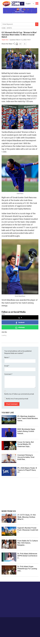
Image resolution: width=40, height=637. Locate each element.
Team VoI (5, 40)
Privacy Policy (17, 622)
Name (6, 357)
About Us (17, 620)
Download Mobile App (20, 632)
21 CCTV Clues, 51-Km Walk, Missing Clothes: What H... (26, 517)
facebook (21, 322)
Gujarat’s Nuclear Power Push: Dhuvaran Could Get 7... (27, 530)
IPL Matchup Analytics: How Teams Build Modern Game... (27, 418)
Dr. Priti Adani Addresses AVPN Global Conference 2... (27, 556)
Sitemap (25, 622)
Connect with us (12, 611)
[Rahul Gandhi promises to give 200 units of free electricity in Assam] (9, 518)
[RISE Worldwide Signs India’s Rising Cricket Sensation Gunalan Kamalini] (9, 432)
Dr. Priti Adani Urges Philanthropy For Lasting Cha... (27, 568)
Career (10, 620)
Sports (9, 28)
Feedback (32, 620)
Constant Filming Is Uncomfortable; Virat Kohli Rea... (25, 457)
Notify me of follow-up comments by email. (19, 394)
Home (3, 28)
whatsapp (21, 327)
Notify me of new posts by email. (17, 399)
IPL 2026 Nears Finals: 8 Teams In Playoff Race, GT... (27, 470)
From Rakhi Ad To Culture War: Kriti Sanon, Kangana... (27, 543)
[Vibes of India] (11, 3)
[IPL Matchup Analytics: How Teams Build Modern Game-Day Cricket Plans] (9, 419)
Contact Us (24, 620)
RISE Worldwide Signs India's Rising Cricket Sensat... (26, 431)
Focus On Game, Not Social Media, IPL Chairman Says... (25, 444)
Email (6, 366)
